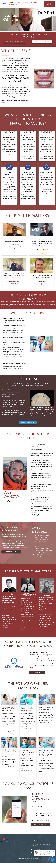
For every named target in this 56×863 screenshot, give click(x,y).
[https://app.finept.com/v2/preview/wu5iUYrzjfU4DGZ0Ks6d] (14, 838)
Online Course (14, 3)
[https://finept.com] (3, 4)
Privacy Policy (6, 841)
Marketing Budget (30, 3)
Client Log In (14, 5)
